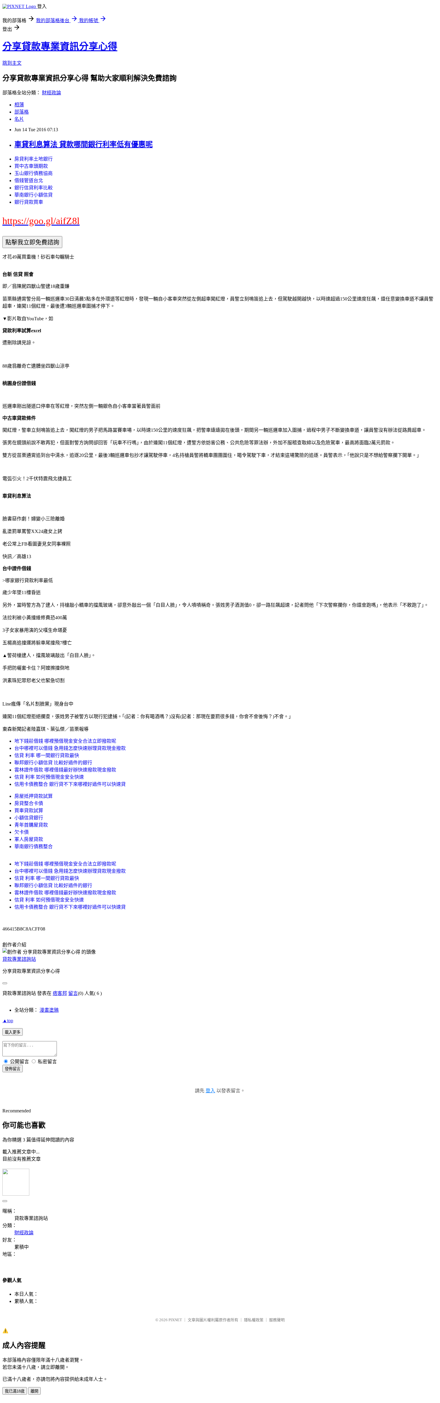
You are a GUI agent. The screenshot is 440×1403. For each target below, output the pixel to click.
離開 (34, 1391)
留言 (73, 993)
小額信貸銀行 (28, 817)
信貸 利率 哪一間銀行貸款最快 (46, 755)
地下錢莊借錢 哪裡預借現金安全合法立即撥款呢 (65, 741)
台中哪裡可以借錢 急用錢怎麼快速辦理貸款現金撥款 (70, 748)
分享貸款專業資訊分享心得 (59, 46)
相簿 (19, 104)
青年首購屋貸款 (31, 824)
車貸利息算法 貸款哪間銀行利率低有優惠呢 (83, 144)
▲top (7, 1020)
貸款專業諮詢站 (19, 959)
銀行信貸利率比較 (33, 187)
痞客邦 (60, 993)
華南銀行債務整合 (33, 846)
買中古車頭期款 (31, 166)
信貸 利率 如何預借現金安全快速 (49, 777)
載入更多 (12, 1032)
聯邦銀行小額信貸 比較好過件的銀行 (53, 762)
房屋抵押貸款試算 (33, 796)
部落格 (21, 111)
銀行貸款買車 (28, 202)
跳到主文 (12, 63)
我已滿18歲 (15, 1391)
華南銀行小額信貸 (33, 194)
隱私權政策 (253, 1320)
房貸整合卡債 (28, 803)
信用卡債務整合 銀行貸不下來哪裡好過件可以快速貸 (70, 784)
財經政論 (51, 92)
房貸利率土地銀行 (33, 158)
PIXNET (175, 1320)
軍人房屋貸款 (28, 839)
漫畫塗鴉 (49, 1010)
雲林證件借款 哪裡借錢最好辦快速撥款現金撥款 (65, 769)
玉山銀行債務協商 (33, 173)
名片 (19, 119)
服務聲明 (277, 1320)
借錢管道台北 (28, 180)
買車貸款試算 (28, 810)
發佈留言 (12, 1069)
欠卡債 (21, 832)
